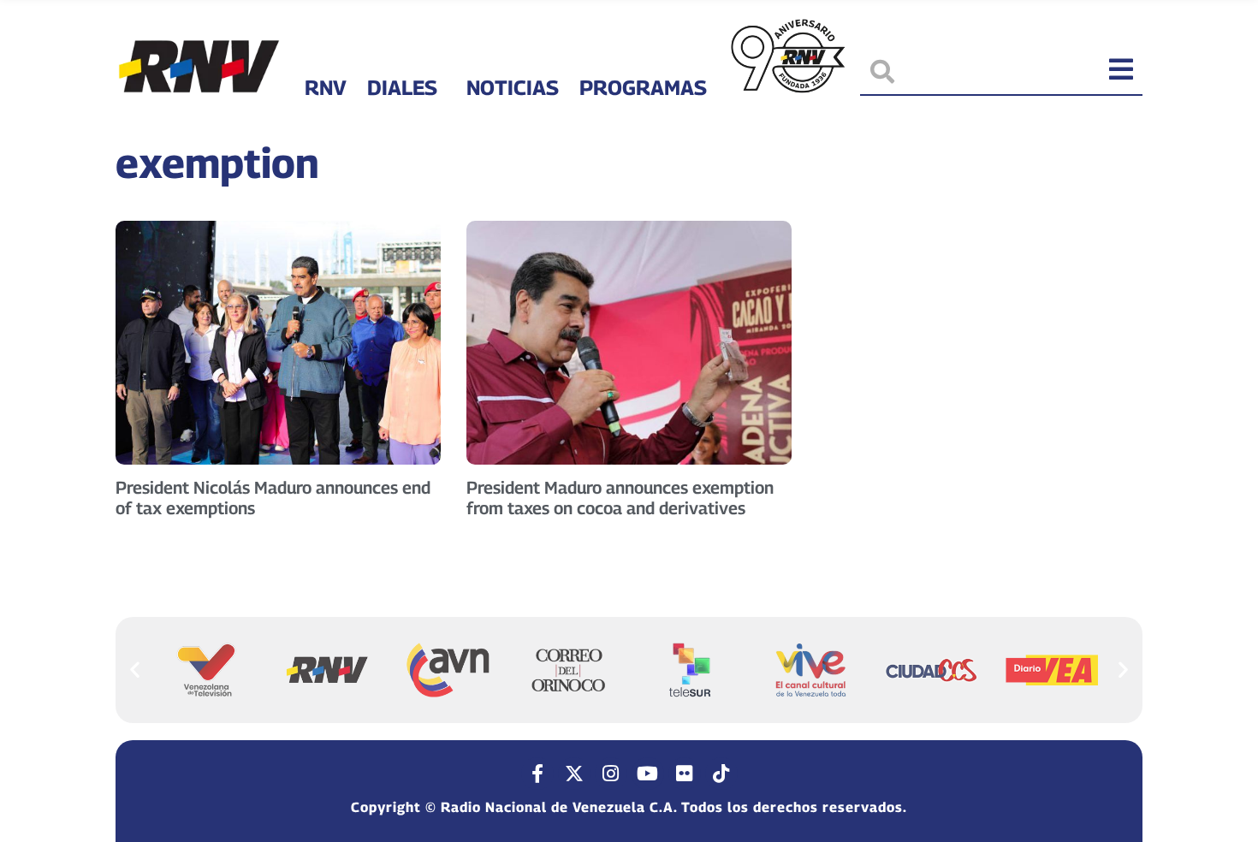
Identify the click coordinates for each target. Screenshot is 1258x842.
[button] (134, 668)
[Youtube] (648, 773)
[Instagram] (611, 773)
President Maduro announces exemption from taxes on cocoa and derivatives (620, 498)
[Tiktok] (721, 773)
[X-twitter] (574, 773)
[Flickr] (684, 773)
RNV (326, 87)
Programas (643, 87)
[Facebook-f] (537, 773)
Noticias (512, 87)
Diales (402, 87)
